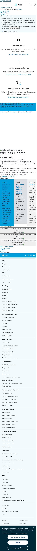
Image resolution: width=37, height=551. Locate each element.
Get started (18, 54)
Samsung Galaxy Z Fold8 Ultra (10, 304)
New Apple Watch (7, 418)
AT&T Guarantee (6, 497)
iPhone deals (5, 371)
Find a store (5, 479)
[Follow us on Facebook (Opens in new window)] (28, 255)
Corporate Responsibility (8, 488)
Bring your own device (8, 352)
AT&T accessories (7, 437)
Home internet (6, 270)
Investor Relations (7, 485)
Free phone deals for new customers (12, 383)
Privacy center (23, 523)
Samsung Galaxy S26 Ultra (9, 301)
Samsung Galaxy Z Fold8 (8, 307)
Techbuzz (9, 112)
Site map (4, 520)
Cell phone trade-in (7, 355)
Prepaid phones (6, 282)
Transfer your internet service (10, 358)
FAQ (25, 112)
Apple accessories (7, 434)
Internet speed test (7, 348)
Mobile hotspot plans (8, 332)
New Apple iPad (6, 412)
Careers (4, 491)
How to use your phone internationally (12, 460)
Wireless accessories (7, 279)
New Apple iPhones (7, 393)
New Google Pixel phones (9, 399)
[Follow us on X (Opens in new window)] (26, 255)
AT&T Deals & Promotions (9, 365)
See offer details (14, 28)
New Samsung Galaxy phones (10, 396)
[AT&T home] (18, 5)
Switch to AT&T (6, 342)
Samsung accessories (8, 441)
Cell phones (5, 264)
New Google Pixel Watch (8, 424)
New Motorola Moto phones (9, 402)
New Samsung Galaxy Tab (9, 415)
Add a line (4, 323)
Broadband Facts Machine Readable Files (13, 500)
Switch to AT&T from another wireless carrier (6, 187)
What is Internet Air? (7, 457)
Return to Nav (5, 8)
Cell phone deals (6, 368)
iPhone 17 (4, 298)
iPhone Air (4, 295)
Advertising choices (24, 520)
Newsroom (5, 482)
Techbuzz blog (5, 505)
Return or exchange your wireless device (13, 469)
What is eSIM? (6, 466)
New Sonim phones (7, 405)
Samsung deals (6, 374)
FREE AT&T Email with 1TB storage (10, 511)
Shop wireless (18, 97)
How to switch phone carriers (10, 345)
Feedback (4, 508)
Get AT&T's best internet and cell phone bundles (20, 188)
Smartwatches (6, 276)
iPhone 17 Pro (5, 292)
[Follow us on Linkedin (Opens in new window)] (34, 255)
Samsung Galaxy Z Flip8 (8, 310)
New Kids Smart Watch (8, 427)
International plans (7, 320)
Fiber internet (5, 267)
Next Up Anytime (6, 335)
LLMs (3, 514)
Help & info (5, 494)
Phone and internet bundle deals (11, 377)
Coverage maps (5, 523)
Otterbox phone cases (8, 443)
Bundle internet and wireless (10, 454)
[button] (2, 5)
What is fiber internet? (8, 463)
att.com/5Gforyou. (8, 177)
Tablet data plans (7, 329)
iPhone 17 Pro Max (7, 289)
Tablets (4, 273)
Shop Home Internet (18, 74)
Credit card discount (7, 380)
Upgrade (4, 326)
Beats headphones (7, 447)
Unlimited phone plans (8, 317)
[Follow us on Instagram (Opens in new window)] (31, 255)
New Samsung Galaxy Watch (10, 421)
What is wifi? (5, 472)
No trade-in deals (7, 386)
